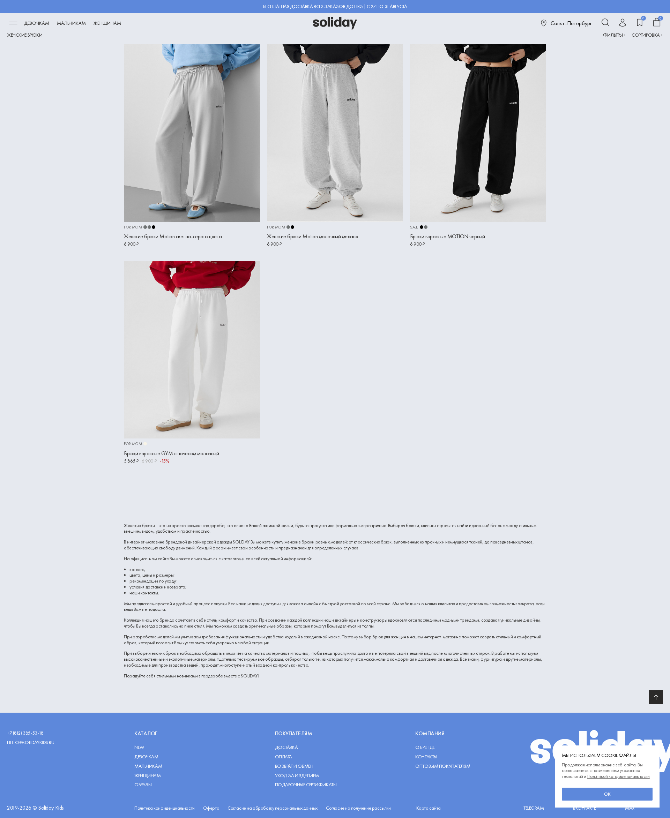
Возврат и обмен (294, 766)
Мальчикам (71, 23)
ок (607, 794)
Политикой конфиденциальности (618, 776)
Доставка (286, 747)
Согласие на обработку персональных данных (273, 808)
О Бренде (425, 747)
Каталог (145, 733)
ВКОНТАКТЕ (584, 808)
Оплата (283, 757)
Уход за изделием (297, 776)
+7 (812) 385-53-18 (25, 733)
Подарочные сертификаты (306, 785)
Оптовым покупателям (442, 766)
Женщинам (107, 23)
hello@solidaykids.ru (30, 742)
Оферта (211, 808)
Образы (142, 785)
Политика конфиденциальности (164, 808)
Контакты (426, 757)
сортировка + (647, 35)
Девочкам (36, 23)
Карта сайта (428, 808)
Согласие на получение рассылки (358, 808)
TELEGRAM (533, 808)
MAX (629, 808)
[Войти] (622, 23)
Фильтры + (614, 35)
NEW (139, 747)
